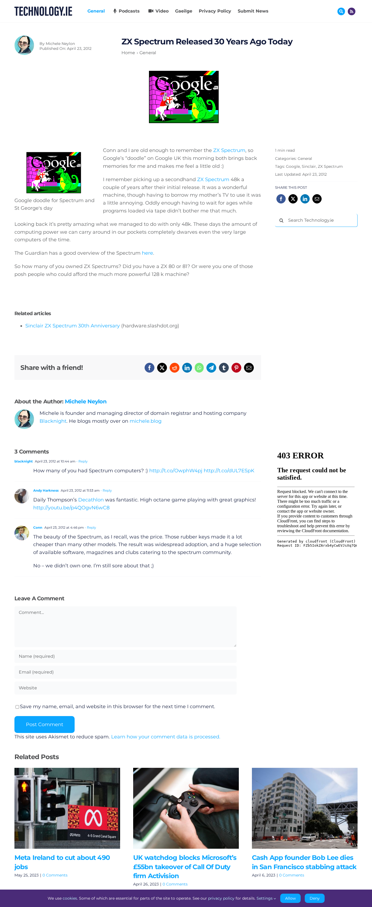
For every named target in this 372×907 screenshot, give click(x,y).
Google (293, 166)
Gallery (75, 808)
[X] (162, 367)
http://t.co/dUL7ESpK (229, 471)
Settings (265, 898)
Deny (315, 898)
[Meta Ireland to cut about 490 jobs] (67, 808)
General (305, 158)
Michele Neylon (60, 43)
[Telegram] (211, 367)
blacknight (23, 461)
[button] (18, 827)
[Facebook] (149, 367)
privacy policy (221, 898)
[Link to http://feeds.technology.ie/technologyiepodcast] (351, 11)
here (147, 253)
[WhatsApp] (199, 367)
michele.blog (145, 421)
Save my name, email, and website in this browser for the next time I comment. (117, 707)
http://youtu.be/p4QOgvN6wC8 (71, 508)
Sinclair (309, 166)
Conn (37, 527)
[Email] (249, 367)
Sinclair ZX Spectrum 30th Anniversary (72, 326)
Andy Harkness (46, 490)
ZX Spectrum (229, 150)
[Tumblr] (224, 367)
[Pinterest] (236, 367)
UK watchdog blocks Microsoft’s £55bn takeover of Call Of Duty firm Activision (178, 808)
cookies (70, 898)
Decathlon (91, 500)
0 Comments (55, 875)
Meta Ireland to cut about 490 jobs (59, 808)
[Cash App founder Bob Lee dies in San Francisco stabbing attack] (305, 808)
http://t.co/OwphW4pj (175, 471)
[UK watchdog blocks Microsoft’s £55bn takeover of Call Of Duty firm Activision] (186, 808)
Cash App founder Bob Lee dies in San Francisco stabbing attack (297, 808)
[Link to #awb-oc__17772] (341, 11)
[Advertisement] (316, 314)
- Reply (81, 461)
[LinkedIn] (187, 367)
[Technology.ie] (43, 9)
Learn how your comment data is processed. (165, 737)
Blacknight (52, 421)
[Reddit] (174, 367)
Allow (290, 898)
